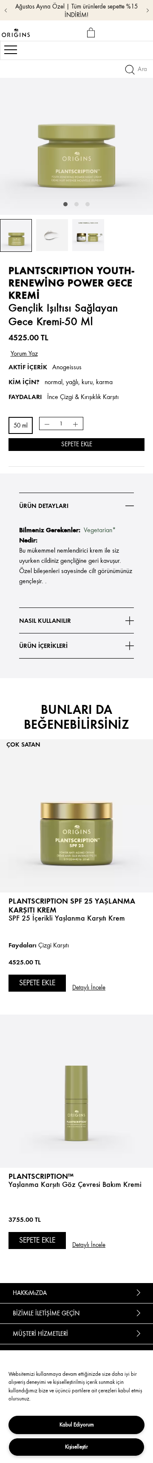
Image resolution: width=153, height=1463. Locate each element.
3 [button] (87, 204)
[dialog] (92, 33)
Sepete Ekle (76, 444)
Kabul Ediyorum (77, 1424)
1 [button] (65, 204)
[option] (76, 138)
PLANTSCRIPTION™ (41, 1176)
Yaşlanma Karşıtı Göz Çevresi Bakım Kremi (75, 1184)
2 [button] (76, 204)
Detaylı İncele (88, 987)
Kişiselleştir (76, 1446)
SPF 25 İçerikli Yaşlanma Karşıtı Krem (66, 918)
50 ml (21, 425)
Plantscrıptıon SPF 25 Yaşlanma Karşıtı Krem (71, 905)
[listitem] (76, 865)
